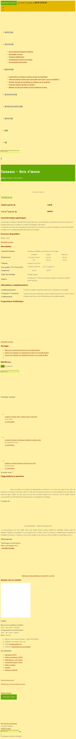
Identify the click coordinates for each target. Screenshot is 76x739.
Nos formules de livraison (9, 723)
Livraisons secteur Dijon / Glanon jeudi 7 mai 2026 (21, 417)
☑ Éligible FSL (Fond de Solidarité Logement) (13, 684)
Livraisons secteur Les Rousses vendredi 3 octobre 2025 (23, 440)
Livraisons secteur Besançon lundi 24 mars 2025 (20, 463)
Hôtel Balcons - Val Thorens (14, 660)
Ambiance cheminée (11, 670)
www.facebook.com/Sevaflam (21, 647)
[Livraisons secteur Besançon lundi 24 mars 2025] (12, 461)
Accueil (3, 178)
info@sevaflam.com (15, 644)
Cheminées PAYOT (11, 655)
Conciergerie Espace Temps (13, 662)
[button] (7, 242)
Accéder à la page (8, 548)
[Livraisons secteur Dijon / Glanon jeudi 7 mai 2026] (12, 414)
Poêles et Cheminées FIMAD (14, 657)
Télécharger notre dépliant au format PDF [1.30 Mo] (38, 576)
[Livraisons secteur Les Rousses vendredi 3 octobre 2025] (12, 437)
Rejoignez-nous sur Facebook (11, 580)
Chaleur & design (10, 665)
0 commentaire (9, 422)
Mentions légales (6, 693)
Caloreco (7, 667)
